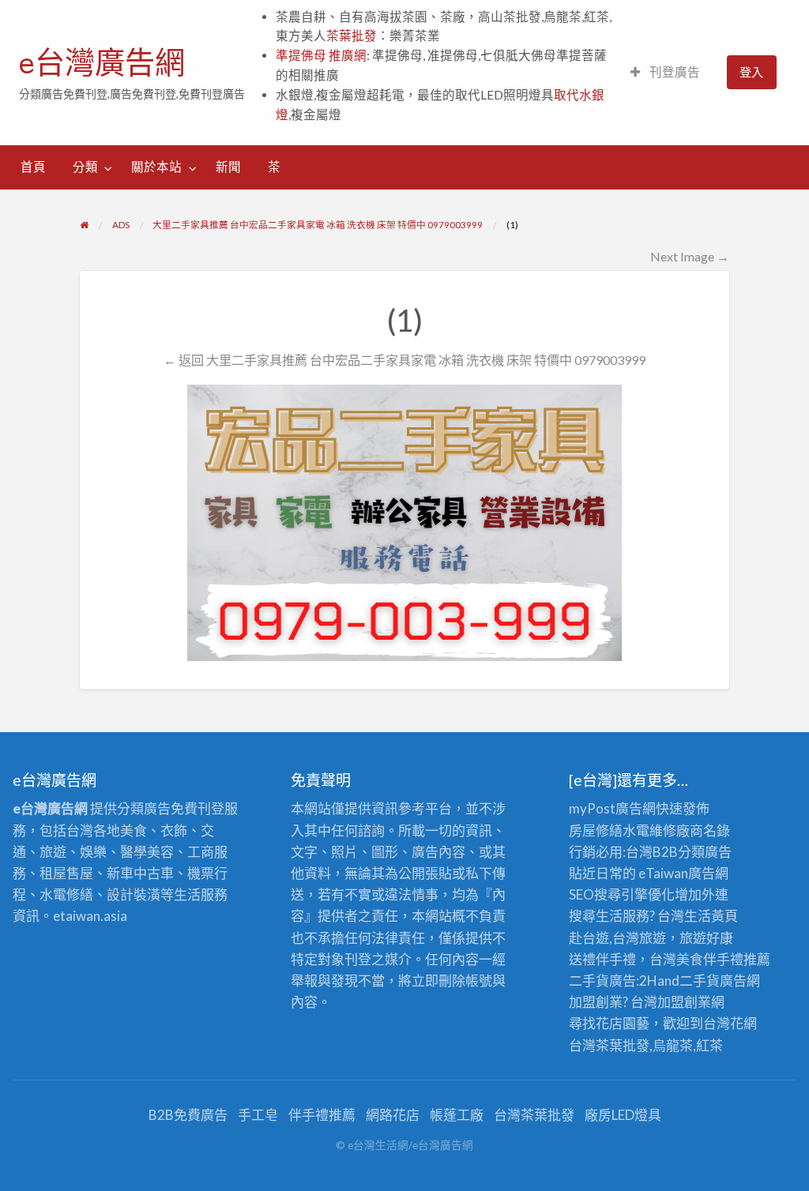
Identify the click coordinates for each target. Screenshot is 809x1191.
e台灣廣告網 (102, 62)
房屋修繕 (596, 830)
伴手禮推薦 (322, 1114)
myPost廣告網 (612, 808)
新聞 (228, 167)
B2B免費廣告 (188, 1114)
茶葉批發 (351, 35)
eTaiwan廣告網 (683, 873)
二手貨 (699, 980)
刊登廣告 (673, 72)
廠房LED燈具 (623, 1114)
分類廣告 (705, 851)
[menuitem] (665, 72)
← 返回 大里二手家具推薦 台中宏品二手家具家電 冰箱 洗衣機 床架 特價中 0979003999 (404, 359)
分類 (85, 167)
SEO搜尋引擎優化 (622, 894)
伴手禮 (723, 959)
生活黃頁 (711, 915)
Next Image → (689, 256)
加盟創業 (684, 1002)
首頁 (33, 167)
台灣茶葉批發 (609, 1045)
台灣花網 (730, 1023)
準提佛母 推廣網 (321, 55)
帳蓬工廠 (457, 1114)
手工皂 (258, 1114)
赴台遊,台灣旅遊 (617, 938)
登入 (751, 72)
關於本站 (156, 167)
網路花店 (393, 1114)
